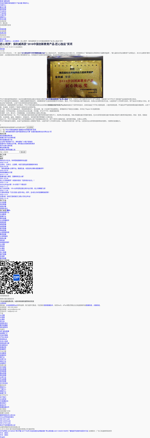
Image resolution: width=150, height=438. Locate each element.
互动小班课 (4, 341)
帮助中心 (26, 3)
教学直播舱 (4, 325)
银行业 (2, 357)
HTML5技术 (4, 337)
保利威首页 (12, 3)
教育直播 (3, 234)
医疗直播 (3, 254)
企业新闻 (3, 399)
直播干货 (3, 393)
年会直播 (3, 379)
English (2, 437)
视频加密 (3, 222)
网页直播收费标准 (6, 135)
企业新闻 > (17, 41)
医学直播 (3, 228)
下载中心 (3, 389)
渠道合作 (3, 405)
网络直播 (3, 230)
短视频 (2, 246)
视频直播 (3, 226)
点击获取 (30, 127)
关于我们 (3, 397)
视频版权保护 (4, 242)
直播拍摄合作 (4, 407)
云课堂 (2, 248)
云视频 (2, 250)
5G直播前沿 (4, 401)
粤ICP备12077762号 (22, 431)
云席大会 (3, 377)
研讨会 (2, 321)
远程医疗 (3, 363)
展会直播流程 (4, 147)
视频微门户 (4, 333)
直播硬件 (3, 349)
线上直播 (3, 252)
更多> (9, 210)
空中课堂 (3, 367)
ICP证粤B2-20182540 (7, 431)
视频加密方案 (4, 343)
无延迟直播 (4, 3)
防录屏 (2, 256)
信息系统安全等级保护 (37, 431)
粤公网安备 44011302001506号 (57, 431)
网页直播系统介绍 (6, 139)
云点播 (2, 244)
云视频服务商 (4, 232)
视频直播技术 (48, 305)
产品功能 (19, 3)
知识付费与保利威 (6, 145)
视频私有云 (4, 323)
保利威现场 (4, 327)
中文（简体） (4, 435)
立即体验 (3, 303)
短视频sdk (3, 339)
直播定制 (3, 347)
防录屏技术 (4, 345)
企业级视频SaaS (12, 305)
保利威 (2, 49)
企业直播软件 (4, 220)
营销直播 (3, 371)
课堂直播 (3, 224)
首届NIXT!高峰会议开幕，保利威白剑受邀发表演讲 (17, 143)
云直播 (2, 317)
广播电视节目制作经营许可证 (78, 431)
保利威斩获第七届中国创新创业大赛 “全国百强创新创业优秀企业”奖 (28, 131)
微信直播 (3, 218)
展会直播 (3, 373)
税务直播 (3, 381)
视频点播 (3, 238)
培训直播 (3, 369)
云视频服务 (4, 236)
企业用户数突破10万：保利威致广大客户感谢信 (16, 141)
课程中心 (3, 391)
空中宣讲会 (4, 383)
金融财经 (3, 355)
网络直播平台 (4, 212)
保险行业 (3, 361)
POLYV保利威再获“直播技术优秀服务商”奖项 (20, 129)
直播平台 (3, 216)
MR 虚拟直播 (4, 331)
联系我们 (3, 403)
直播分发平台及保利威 (7, 137)
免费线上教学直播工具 (7, 149)
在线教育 (3, 214)
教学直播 (3, 258)
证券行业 (3, 359)
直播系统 (89, 305)
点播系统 (97, 305)
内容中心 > (8, 41)
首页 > (2, 41)
